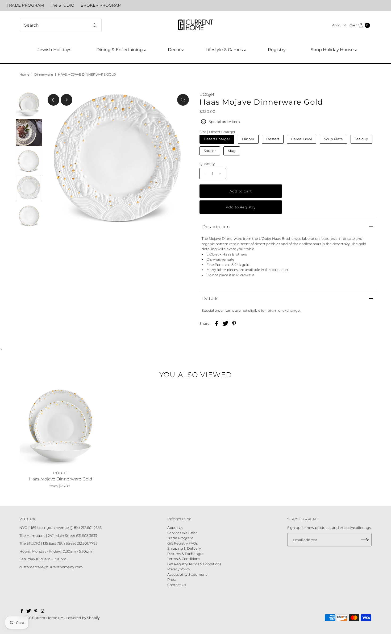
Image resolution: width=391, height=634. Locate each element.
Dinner (248, 139)
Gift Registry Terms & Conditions (194, 564)
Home (24, 74)
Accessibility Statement (187, 574)
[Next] (66, 100)
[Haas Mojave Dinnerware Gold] (61, 427)
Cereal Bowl (301, 139)
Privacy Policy (178, 569)
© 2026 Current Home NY (41, 618)
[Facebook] (22, 611)
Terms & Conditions (183, 559)
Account (339, 25)
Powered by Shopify (83, 618)
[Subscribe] (365, 539)
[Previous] (53, 100)
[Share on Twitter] (225, 323)
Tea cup (361, 139)
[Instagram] (42, 611)
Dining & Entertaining (119, 49)
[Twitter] (28, 611)
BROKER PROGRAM (101, 5)
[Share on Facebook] (217, 323)
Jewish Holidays (54, 49)
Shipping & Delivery (184, 548)
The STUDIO (62, 5)
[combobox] (61, 25)
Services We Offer (182, 533)
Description (216, 226)
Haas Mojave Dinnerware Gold (60, 478)
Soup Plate (333, 139)
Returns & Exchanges (185, 553)
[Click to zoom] (183, 100)
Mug (232, 151)
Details (210, 298)
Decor (174, 49)
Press (171, 579)
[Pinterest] (35, 611)
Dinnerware (43, 74)
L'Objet (206, 94)
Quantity (207, 164)
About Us (175, 527)
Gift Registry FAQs (182, 543)
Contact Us (176, 585)
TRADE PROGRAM (25, 5)
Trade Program (180, 538)
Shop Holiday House (332, 49)
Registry (277, 49)
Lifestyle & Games (224, 49)
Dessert (272, 139)
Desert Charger (217, 139)
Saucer (210, 151)
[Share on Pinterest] (234, 323)
